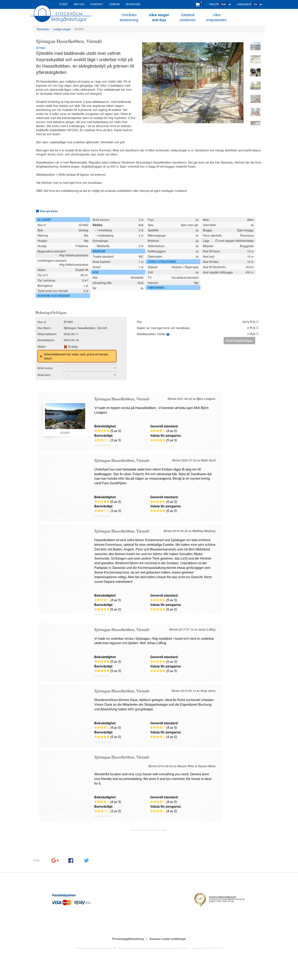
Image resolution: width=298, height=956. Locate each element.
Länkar (114, 4)
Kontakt (97, 4)
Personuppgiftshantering (128, 938)
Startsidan (42, 29)
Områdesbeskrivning (129, 17)
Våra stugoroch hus (159, 17)
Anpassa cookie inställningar (167, 938)
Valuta (217, 4)
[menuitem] (255, 46)
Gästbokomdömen (188, 17)
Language (247, 4)
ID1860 (79, 29)
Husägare (133, 4)
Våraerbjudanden (216, 17)
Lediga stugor (62, 29)
